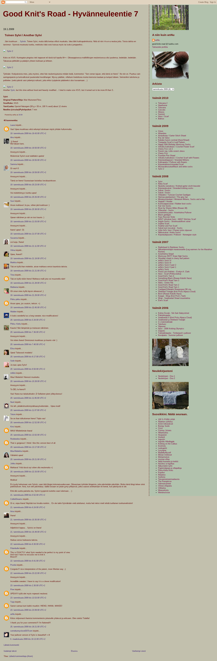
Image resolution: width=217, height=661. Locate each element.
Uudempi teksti (10, 651)
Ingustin (161, 439)
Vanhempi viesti (139, 651)
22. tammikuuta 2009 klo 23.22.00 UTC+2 (28, 573)
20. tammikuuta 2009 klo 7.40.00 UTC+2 (27, 344)
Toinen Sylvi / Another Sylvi (23, 35)
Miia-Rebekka (16, 451)
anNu (12, 614)
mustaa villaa (163, 459)
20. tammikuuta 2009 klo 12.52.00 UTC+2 (28, 422)
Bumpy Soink (164, 426)
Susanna (14, 238)
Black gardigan (164, 215)
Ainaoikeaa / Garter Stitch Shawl (172, 136)
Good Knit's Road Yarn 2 (168, 285)
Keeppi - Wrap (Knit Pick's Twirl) (172, 296)
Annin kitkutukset (165, 424)
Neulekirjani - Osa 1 (166, 376)
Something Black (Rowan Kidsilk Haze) (175, 278)
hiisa (12, 511)
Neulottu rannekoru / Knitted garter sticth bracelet (179, 186)
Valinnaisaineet (164, 483)
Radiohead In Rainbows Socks (171, 247)
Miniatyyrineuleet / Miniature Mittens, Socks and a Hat (181, 199)
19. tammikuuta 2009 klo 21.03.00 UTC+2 (28, 221)
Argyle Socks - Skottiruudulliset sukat (174, 221)
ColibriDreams (16, 499)
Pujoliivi (161, 472)
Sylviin (23, 41)
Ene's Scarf (163, 300)
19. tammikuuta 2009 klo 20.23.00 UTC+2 (28, 185)
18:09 (20, 115)
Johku (13, 463)
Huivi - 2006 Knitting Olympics (171, 328)
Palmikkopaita (164, 315)
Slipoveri (161, 326)
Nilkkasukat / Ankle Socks (169, 232)
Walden (13, 311)
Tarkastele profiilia (160, 47)
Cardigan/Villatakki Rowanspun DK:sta (174, 289)
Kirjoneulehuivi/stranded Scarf (171, 164)
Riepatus (162, 475)
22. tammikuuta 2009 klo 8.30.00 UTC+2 (27, 544)
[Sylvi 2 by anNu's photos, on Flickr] (8, 51)
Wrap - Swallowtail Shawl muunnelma (174, 298)
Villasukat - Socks (166, 210)
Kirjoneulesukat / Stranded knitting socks (175, 188)
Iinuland (161, 437)
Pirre (12, 589)
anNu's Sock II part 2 (167, 265)
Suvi (12, 201)
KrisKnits (162, 446)
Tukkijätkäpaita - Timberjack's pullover (174, 333)
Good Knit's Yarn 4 (166, 276)
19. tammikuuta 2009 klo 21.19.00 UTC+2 (28, 258)
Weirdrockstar (164, 492)
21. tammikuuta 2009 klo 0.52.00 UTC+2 (27, 495)
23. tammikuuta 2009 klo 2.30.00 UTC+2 (27, 585)
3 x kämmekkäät (165, 322)
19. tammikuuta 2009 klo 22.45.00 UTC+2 (28, 307)
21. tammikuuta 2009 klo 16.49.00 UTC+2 (28, 532)
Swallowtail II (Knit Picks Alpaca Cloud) (175, 317)
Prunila (13, 565)
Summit (161, 114)
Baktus (161, 119)
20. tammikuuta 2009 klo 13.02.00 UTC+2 (28, 435)
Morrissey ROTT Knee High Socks (173, 256)
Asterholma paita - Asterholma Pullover (174, 212)
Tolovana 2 (162, 103)
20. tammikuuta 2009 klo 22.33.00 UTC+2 (28, 472)
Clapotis (161, 331)
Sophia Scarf (163, 223)
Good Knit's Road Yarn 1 (168, 287)
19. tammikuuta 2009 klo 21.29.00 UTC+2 (28, 295)
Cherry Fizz (163, 153)
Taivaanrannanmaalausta (168, 479)
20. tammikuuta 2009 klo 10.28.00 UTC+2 (28, 381)
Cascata (161, 110)
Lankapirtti (162, 448)
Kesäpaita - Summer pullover (170, 335)
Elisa (12, 348)
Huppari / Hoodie (165, 201)
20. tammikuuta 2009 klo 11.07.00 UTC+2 (28, 410)
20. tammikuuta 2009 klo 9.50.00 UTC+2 (27, 369)
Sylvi (12, 90)
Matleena (14, 287)
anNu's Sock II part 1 (167, 267)
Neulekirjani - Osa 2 (166, 378)
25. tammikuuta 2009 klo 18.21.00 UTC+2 (28, 627)
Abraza (161, 112)
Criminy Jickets (164, 430)
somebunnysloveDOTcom (21, 631)
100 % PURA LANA (166, 419)
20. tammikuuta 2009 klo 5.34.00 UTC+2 (27, 320)
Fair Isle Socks (164, 206)
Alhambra (162, 133)
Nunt (12, 402)
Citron (160, 131)
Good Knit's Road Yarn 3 (168, 280)
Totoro (13, 414)
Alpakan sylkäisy (165, 421)
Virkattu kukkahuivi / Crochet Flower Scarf (176, 147)
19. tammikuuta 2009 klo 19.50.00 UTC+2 (28, 148)
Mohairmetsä (163, 457)
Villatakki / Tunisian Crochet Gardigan (174, 195)
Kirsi (12, 427)
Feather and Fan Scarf (167, 226)
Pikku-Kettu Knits (165, 470)
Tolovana (162, 107)
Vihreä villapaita (165, 486)
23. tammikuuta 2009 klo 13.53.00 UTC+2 (28, 598)
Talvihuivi (162, 324)
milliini (13, 373)
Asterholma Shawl (166, 254)
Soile (12, 361)
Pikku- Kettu (15, 324)
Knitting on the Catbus (167, 444)
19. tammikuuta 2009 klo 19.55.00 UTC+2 (28, 160)
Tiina (12, 275)
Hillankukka (163, 433)
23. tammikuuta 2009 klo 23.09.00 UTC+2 (28, 610)
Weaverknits (163, 490)
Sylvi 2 (161, 169)
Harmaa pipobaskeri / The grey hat (173, 197)
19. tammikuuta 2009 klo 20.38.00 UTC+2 (28, 209)
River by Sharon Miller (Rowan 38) (172, 208)
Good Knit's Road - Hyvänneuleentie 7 (70, 14)
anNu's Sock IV (164, 260)
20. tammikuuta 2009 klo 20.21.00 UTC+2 (28, 459)
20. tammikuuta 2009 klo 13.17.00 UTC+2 (28, 447)
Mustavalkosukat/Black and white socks (175, 167)
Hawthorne (162, 105)
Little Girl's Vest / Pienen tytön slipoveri (175, 230)
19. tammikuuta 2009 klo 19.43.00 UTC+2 (28, 133)
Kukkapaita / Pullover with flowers (172, 162)
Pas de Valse (163, 138)
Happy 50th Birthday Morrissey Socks (174, 144)
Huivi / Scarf (163, 116)
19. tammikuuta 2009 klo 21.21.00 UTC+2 (28, 271)
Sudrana (161, 477)
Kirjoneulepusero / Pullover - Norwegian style (177, 235)
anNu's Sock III (164, 263)
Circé (160, 428)
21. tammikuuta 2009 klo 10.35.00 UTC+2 (28, 520)
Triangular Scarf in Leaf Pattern (171, 142)
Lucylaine (162, 450)
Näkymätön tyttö (165, 466)
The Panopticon (165, 481)
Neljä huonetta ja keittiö (168, 461)
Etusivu (74, 651)
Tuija (12, 602)
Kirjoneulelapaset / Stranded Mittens (173, 160)
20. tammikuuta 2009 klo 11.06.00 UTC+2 (28, 398)
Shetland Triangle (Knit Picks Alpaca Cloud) (176, 291)
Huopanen (162, 435)
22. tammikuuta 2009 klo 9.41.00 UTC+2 (27, 561)
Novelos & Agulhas (166, 464)
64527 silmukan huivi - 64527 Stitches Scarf (177, 219)
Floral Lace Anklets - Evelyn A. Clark (174, 271)
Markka (13, 262)
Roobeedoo (15, 439)
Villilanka (162, 488)
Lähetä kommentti (11, 645)
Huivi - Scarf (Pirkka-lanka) (169, 274)
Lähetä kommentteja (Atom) (21, 656)
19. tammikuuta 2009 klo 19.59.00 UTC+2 (28, 172)
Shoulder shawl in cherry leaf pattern (173, 258)
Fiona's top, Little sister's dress (171, 151)
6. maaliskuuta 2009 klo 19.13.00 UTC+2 (27, 639)
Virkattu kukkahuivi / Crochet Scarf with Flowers (178, 158)
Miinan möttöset (165, 455)
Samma (13, 164)
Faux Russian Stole (166, 217)
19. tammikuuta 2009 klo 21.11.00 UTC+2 (28, 246)
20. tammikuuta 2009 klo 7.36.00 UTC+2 (27, 332)
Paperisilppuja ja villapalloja (170, 468)
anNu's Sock (163, 269)
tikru (12, 137)
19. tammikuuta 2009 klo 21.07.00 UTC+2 (28, 234)
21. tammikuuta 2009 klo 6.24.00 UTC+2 (27, 507)
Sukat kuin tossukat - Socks (170, 228)
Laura (12, 125)
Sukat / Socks (164, 190)
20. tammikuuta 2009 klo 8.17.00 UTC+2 (27, 357)
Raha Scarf (163, 184)
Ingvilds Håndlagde (166, 441)
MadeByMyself (164, 452)
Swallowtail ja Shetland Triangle (171, 320)
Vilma (12, 250)
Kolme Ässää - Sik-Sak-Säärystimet (173, 313)
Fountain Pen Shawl (166, 155)
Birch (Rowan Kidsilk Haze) (169, 294)
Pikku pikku (15, 299)
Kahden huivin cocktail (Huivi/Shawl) (173, 140)
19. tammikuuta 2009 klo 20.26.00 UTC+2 (28, 197)
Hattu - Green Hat (165, 283)
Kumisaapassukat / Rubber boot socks (174, 204)
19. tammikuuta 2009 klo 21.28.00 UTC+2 (28, 283)
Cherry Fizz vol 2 (165, 149)
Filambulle (14, 548)
